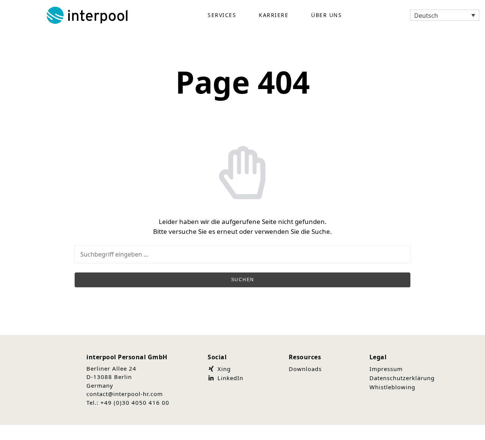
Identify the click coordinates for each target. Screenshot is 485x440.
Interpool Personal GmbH (88, 15)
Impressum (386, 369)
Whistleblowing (392, 387)
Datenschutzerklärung (402, 378)
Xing (223, 369)
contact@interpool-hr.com (124, 394)
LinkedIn (229, 378)
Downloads (305, 369)
